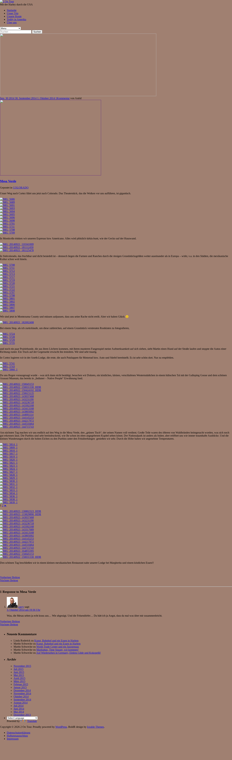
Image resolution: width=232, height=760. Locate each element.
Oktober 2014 (21, 696)
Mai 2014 (19, 711)
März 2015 (19, 681)
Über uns (12, 22)
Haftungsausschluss (17, 735)
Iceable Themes (95, 726)
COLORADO (21, 187)
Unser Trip (12, 13)
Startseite (11, 10)
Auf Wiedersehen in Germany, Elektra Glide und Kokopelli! (68, 652)
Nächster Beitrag (9, 580)
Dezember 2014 (22, 690)
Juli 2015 (18, 669)
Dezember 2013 (22, 714)
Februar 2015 (21, 684)
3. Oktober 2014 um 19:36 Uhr (23, 609)
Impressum (13, 738)
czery (21, 606)
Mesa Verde (8, 181)
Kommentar (63, 98)
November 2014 (22, 693)
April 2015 (19, 678)
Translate (32, 721)
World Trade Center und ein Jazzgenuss (57, 646)
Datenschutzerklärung (18, 732)
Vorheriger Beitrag (10, 577)
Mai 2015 (19, 675)
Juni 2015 (19, 672)
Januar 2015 (20, 687)
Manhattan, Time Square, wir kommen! (57, 649)
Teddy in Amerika (16, 19)
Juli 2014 (18, 705)
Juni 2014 (19, 708)
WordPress (61, 726)
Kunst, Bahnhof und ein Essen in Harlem (56, 640)
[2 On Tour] (7, 1)
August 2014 (21, 702)
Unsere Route (14, 16)
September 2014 (22, 699)
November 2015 (22, 666)
